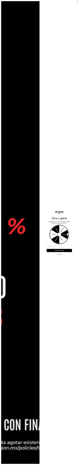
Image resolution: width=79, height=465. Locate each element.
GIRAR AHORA (59, 250)
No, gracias (59, 254)
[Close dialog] (78, 1)
